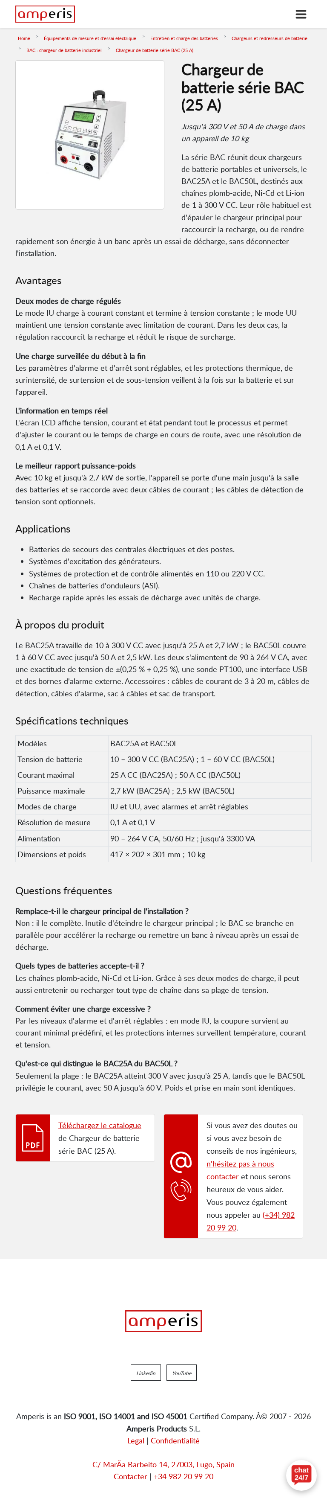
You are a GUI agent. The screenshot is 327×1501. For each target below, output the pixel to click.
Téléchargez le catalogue (99, 1125)
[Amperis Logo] (163, 1321)
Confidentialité (175, 1440)
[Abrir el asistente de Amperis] (301, 1475)
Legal (135, 1440)
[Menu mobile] (301, 14)
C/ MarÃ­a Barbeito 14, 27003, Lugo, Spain (163, 1464)
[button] (146, 1372)
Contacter (130, 1476)
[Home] (45, 14)
